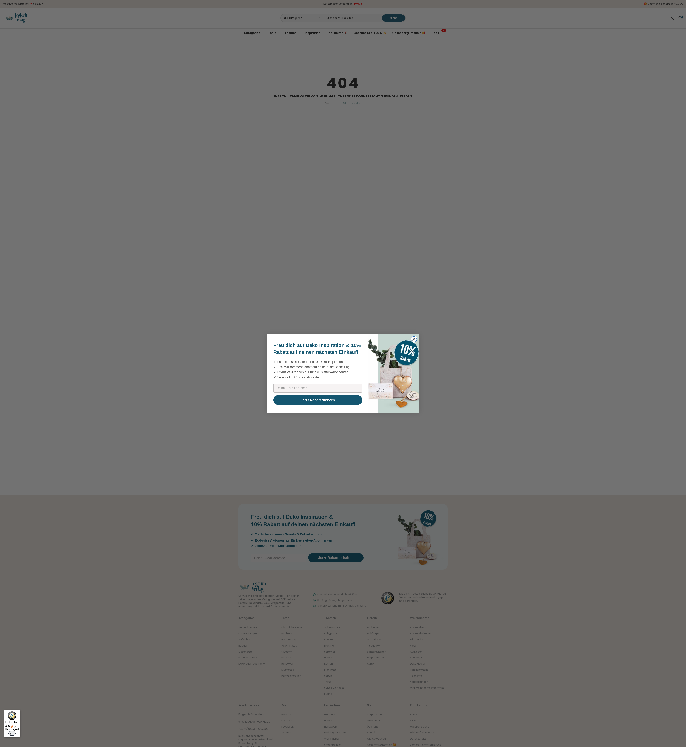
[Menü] (18, 712)
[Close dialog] (414, 339)
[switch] (12, 733)
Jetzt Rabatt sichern (318, 400)
